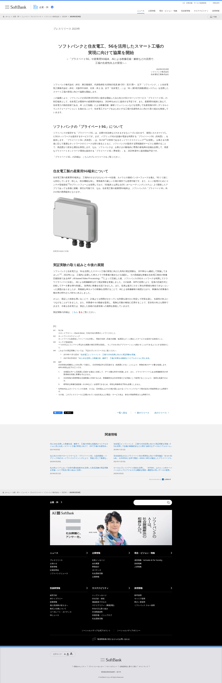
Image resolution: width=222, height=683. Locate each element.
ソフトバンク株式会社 (51, 16)
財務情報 (53, 602)
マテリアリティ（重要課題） (103, 605)
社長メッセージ (98, 560)
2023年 (64, 16)
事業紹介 (95, 566)
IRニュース (54, 615)
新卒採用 (138, 595)
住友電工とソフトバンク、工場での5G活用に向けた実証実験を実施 (108, 354)
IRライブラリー (56, 598)
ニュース (25, 16)
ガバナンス (96, 570)
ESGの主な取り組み (100, 608)
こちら (86, 156)
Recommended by (155, 479)
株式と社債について (58, 608)
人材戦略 (138, 566)
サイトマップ (143, 666)
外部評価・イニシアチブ (102, 615)
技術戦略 (138, 563)
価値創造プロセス (99, 602)
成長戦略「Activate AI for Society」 (149, 560)
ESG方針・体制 (98, 598)
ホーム (8, 16)
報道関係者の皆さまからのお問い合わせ (113, 639)
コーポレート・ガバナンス (61, 612)
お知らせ (53, 563)
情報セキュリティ (80, 666)
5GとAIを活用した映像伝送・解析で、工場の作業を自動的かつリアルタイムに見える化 (114, 358)
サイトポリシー (111, 666)
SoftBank (15, 7)
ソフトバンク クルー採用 (144, 605)
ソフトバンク (111, 660)
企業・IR (16, 16)
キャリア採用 (139, 598)
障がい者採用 (139, 602)
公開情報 (95, 576)
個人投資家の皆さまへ (59, 605)
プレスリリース (35, 16)
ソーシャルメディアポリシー (128, 630)
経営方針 (53, 595)
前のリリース (143, 412)
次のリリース (160, 412)
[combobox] (149, 502)
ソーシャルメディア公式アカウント (96, 630)
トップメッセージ (99, 595)
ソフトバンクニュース (59, 573)
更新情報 (53, 566)
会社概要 (95, 563)
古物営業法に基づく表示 (128, 666)
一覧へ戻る (122, 412)
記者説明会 (54, 570)
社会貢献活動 (97, 573)
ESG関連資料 (97, 612)
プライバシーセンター (96, 666)
